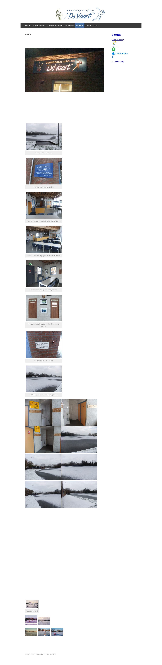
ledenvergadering (38, 25)
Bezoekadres (69, 25)
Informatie (79, 25)
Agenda (27, 25)
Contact (95, 25)
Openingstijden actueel (54, 25)
